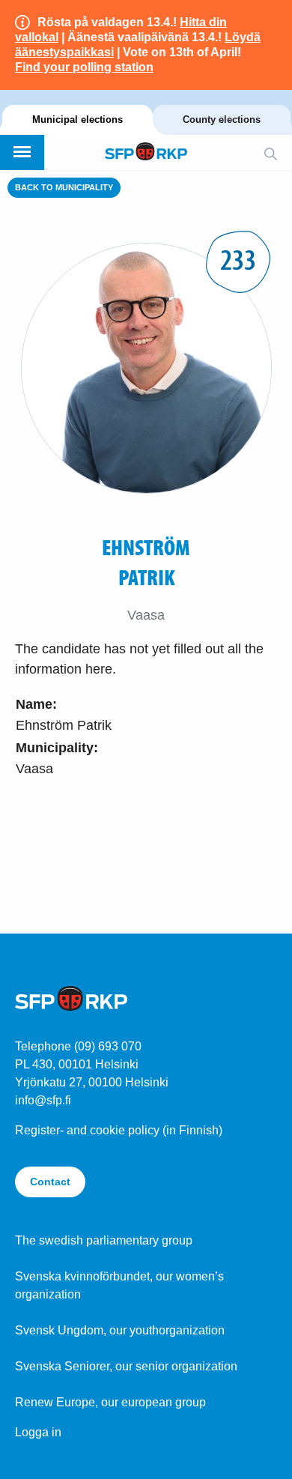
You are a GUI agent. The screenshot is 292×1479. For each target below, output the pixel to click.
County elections (222, 119)
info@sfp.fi (43, 1100)
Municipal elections (77, 119)
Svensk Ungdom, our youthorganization (120, 1330)
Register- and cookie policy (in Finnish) (118, 1130)
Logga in (38, 1432)
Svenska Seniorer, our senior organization (126, 1366)
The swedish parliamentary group (103, 1240)
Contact (50, 1182)
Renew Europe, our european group (110, 1402)
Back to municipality (64, 187)
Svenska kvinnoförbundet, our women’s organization (119, 1285)
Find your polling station (84, 67)
